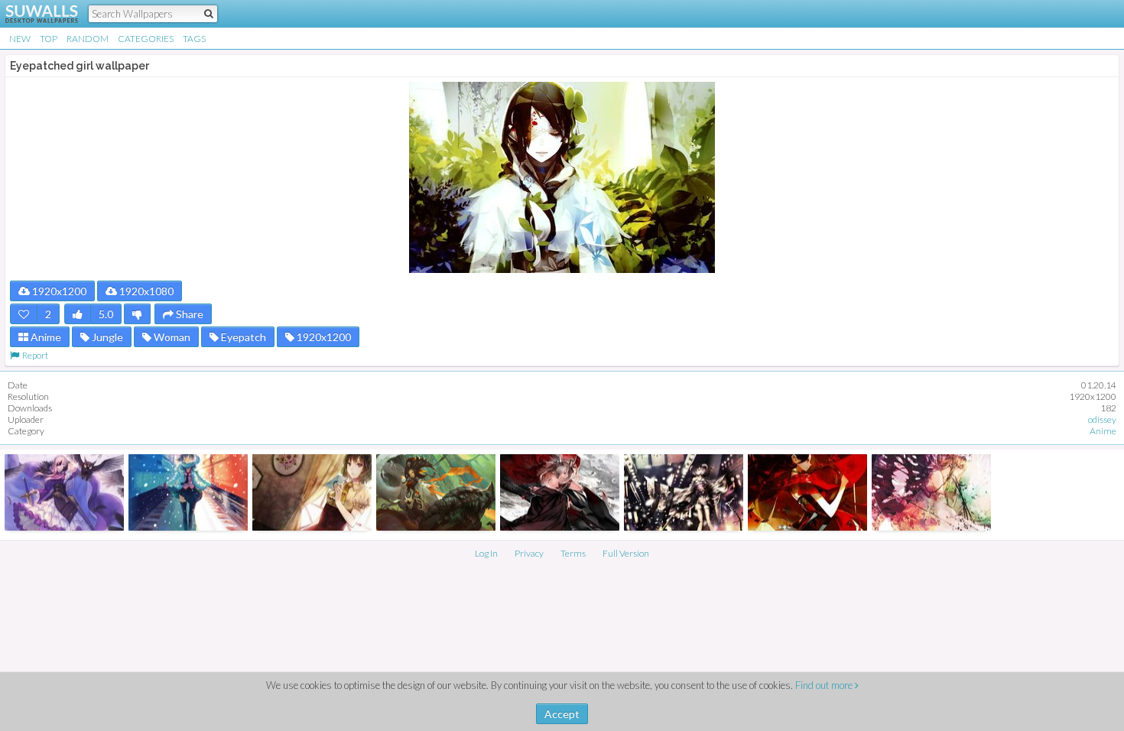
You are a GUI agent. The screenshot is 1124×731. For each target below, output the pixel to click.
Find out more (825, 685)
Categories (146, 38)
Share (188, 313)
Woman (170, 336)
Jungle (106, 336)
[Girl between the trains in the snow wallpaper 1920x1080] (188, 492)
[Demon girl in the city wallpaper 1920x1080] (683, 492)
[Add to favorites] (23, 314)
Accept (562, 713)
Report (33, 355)
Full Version (626, 553)
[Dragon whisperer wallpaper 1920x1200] (435, 492)
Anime (44, 336)
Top (48, 38)
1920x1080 (145, 290)
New (20, 38)
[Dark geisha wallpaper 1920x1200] (807, 492)
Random (88, 38)
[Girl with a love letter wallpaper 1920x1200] (312, 492)
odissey (1102, 419)
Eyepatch (242, 336)
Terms (573, 553)
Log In (486, 553)
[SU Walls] (32, 14)
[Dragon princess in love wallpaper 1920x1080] (559, 492)
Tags (194, 38)
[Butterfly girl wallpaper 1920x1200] (931, 492)
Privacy (529, 553)
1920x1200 (58, 290)
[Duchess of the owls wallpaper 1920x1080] (64, 492)
